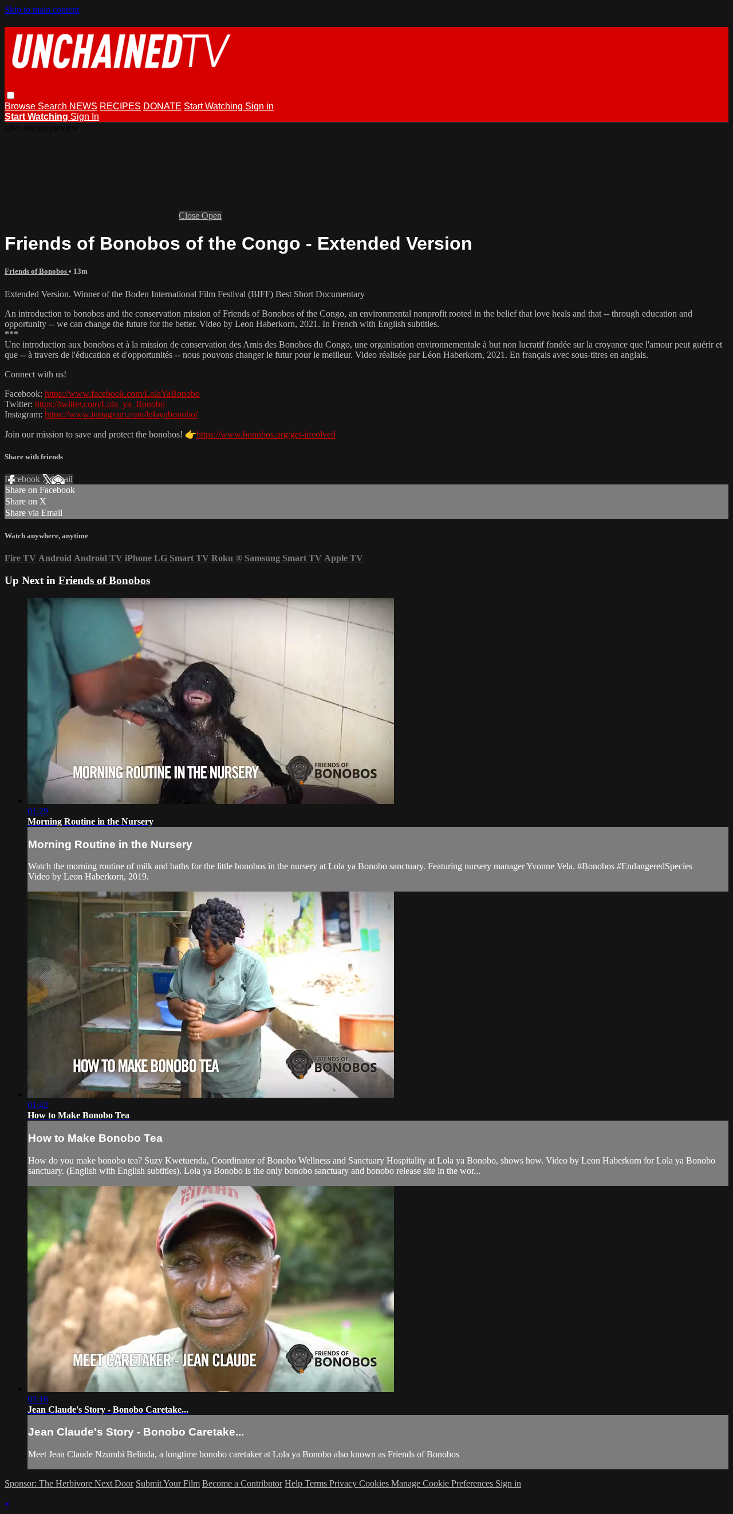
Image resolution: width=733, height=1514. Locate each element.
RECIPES (120, 106)
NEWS (83, 106)
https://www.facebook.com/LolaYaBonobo (122, 394)
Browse (21, 106)
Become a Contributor (242, 1483)
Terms (317, 1483)
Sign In (84, 116)
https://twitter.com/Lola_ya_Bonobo (100, 404)
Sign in (259, 106)
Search (53, 106)
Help (295, 1483)
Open (212, 215)
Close (190, 215)
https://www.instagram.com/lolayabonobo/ (121, 414)
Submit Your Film (168, 1483)
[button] (10, 95)
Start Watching (214, 106)
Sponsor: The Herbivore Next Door (69, 1483)
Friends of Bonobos (37, 271)
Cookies (375, 1483)
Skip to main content (42, 9)
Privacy (344, 1483)
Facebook (23, 479)
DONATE (162, 106)
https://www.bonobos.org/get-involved (266, 434)
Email (62, 479)
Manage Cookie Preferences (443, 1483)
